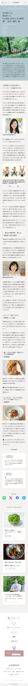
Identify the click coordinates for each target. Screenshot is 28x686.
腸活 (4, 30)
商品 (14, 671)
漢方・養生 (5, 26)
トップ (14, 623)
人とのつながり (18, 668)
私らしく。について (13, 627)
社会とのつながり (7, 671)
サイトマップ (14, 677)
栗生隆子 (5, 33)
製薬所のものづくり (20, 671)
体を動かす (5, 28)
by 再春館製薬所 (15, 2)
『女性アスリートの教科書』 (16, 463)
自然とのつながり (10, 668)
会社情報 (11, 674)
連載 (14, 636)
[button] (10, 186)
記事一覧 (14, 641)
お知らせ (17, 674)
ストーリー (14, 632)
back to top (14, 684)
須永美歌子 (5, 31)
